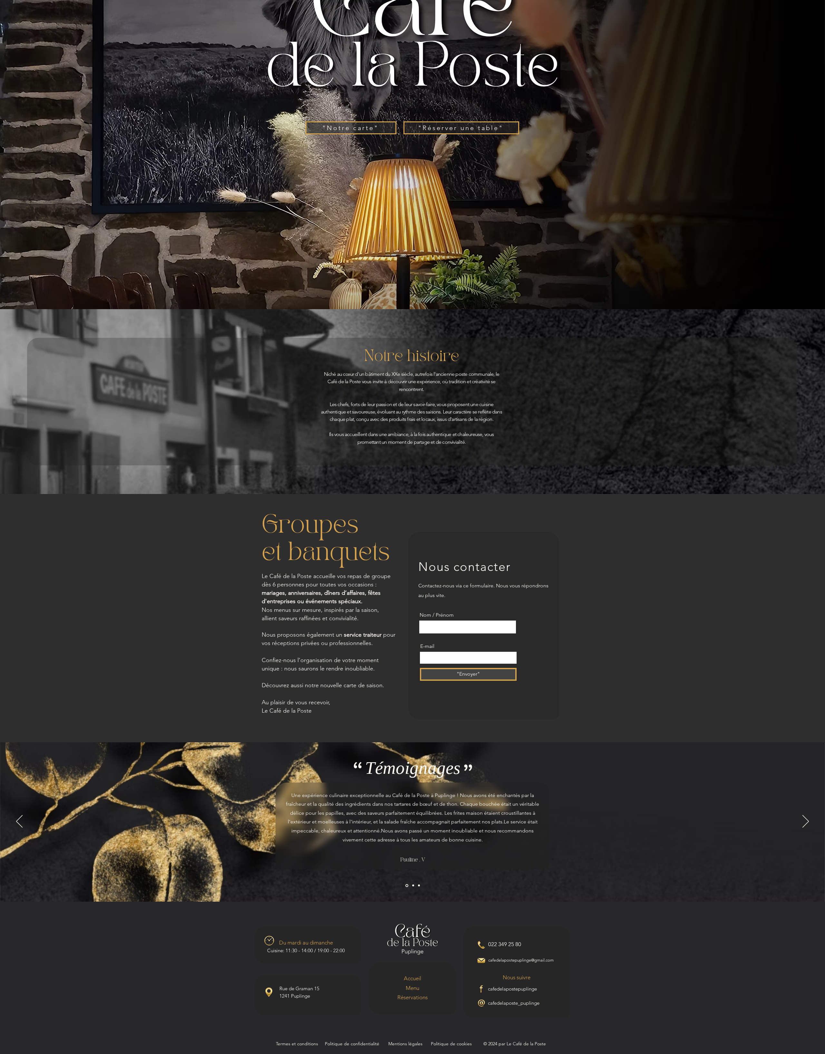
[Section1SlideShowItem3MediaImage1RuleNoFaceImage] (419, 886)
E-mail (427, 646)
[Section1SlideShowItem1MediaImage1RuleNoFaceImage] (406, 886)
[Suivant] (805, 822)
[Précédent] (19, 822)
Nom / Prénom (437, 615)
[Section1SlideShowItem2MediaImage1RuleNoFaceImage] (412, 885)
